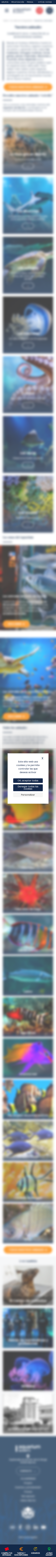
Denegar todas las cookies (28, 787)
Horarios (35, 1553)
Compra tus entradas (6, 1554)
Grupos (4, 2)
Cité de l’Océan (45, 2)
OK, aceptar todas (28, 780)
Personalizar (28, 794)
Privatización (17, 2)
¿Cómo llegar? (49, 1554)
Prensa (30, 2)
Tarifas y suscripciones (21, 1554)
